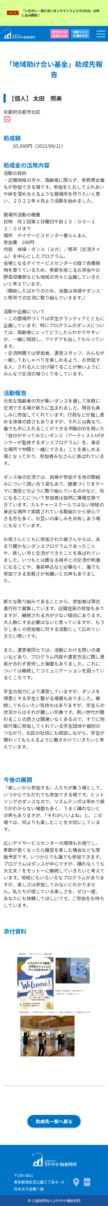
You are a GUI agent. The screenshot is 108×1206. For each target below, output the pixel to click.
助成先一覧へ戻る (54, 1121)
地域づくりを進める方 (80, 34)
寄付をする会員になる (59, 34)
